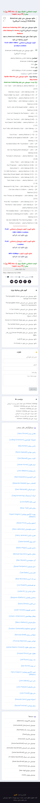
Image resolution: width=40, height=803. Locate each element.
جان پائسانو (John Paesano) (26, 687)
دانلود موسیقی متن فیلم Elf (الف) (27, 339)
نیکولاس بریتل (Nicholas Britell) (25, 635)
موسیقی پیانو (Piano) (28, 734)
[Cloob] (11, 281)
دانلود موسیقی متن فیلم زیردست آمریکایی (26, 416)
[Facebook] (29, 281)
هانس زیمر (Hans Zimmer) (26, 433)
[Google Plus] (25, 281)
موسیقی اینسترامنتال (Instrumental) (24, 725)
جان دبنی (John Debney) (27, 681)
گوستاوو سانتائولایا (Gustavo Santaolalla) (22, 628)
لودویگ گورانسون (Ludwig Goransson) (22, 440)
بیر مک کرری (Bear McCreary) (25, 579)
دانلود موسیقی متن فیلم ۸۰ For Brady (25, 343)
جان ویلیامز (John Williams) (26, 471)
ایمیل (35, 365)
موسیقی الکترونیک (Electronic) (26, 721)
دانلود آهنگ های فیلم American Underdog (25, 406)
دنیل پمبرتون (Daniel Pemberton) (25, 566)
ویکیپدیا (23, 73)
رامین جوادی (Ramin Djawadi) (26, 452)
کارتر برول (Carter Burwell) (27, 541)
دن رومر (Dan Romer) (28, 666)
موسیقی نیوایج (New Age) (27, 770)
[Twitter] (16, 281)
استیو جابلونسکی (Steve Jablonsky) (24, 529)
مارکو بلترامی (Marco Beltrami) (25, 622)
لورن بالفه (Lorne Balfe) (28, 502)
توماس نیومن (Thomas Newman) (24, 641)
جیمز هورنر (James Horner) (26, 464)
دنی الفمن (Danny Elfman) (27, 604)
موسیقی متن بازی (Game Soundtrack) (23, 752)
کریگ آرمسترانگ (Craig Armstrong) (24, 495)
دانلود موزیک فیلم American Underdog (26, 411)
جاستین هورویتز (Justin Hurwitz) (25, 610)
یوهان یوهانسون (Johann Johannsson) (22, 616)
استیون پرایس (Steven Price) (26, 523)
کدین (15, 795)
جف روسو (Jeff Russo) (28, 659)
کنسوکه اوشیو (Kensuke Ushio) (25, 699)
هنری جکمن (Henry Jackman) (25, 535)
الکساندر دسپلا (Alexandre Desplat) (24, 483)
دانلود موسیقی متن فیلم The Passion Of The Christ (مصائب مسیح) (21, 314)
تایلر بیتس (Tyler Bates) (28, 572)
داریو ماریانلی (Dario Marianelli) (25, 489)
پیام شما (34, 372)
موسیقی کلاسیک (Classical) (26, 739)
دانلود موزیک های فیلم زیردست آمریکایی (26, 414)
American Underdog (31, 404)
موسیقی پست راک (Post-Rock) (26, 730)
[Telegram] (20, 281)
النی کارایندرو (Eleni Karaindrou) (25, 477)
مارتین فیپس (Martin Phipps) (26, 548)
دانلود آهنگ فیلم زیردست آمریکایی (16, 404)
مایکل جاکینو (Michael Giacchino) (24, 554)
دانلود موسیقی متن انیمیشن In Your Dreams (23, 309)
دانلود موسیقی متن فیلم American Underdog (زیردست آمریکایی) (22, 19)
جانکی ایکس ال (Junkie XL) (27, 591)
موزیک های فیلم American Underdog (27, 419)
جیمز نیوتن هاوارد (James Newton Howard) (21, 647)
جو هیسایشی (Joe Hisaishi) (26, 585)
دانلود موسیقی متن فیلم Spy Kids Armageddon (22, 328)
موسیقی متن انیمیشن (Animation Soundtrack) (21, 748)
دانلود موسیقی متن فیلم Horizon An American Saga (21, 320)
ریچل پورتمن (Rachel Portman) (25, 705)
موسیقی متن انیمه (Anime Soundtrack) (23, 743)
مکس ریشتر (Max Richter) (27, 446)
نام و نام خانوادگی (31, 357)
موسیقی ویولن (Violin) (28, 775)
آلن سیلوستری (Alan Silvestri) (26, 560)
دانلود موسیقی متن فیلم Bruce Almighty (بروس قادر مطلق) (21, 333)
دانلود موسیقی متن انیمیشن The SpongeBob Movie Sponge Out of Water (21, 297)
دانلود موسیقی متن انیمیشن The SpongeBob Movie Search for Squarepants (21, 304)
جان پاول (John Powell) (28, 693)
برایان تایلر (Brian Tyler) (28, 508)
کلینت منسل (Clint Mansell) (26, 458)
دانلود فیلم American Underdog (28, 409)
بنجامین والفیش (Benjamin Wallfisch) (23, 597)
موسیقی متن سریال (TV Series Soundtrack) (22, 757)
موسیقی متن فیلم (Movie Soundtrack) (23, 761)
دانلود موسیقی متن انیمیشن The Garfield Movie (22, 324)
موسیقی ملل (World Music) (26, 766)
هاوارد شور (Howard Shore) (26, 653)
